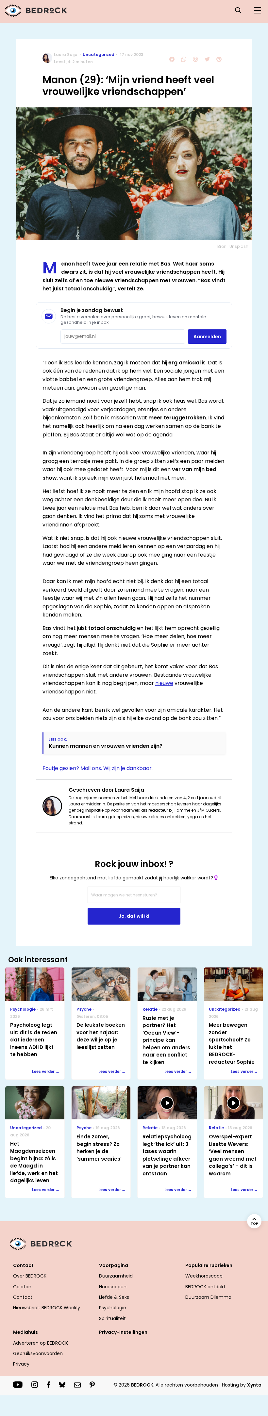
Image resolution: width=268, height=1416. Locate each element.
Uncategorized (98, 54)
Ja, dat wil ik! (134, 916)
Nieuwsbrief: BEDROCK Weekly (46, 1307)
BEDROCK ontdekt (205, 1286)
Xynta (254, 1385)
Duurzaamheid (116, 1276)
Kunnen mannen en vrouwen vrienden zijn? (105, 746)
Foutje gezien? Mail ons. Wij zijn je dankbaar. (97, 768)
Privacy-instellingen (123, 1332)
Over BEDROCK (29, 1276)
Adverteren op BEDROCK (40, 1343)
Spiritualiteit (112, 1318)
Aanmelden (207, 336)
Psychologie (112, 1307)
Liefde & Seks (114, 1297)
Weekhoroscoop (204, 1276)
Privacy (21, 1364)
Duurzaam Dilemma (208, 1297)
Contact (22, 1297)
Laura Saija (65, 54)
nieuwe (164, 683)
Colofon (22, 1286)
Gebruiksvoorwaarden (38, 1353)
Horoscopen (112, 1286)
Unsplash (238, 246)
